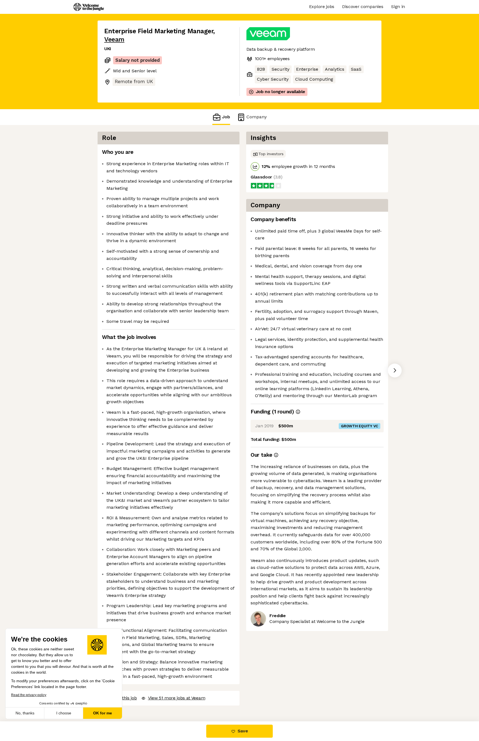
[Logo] (88, 7)
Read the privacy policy (28, 695)
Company (256, 116)
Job (226, 116)
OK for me (102, 713)
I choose (63, 713)
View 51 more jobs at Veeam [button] (176, 698)
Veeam (114, 39)
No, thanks (25, 713)
